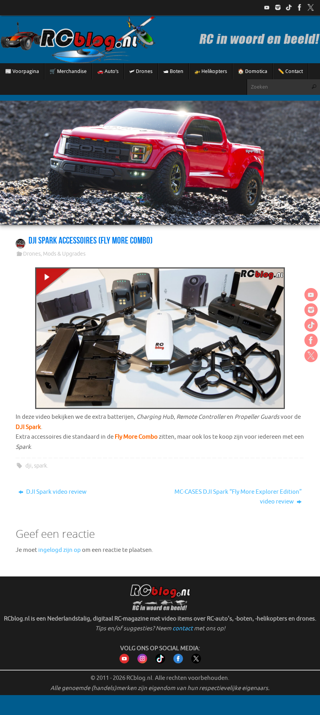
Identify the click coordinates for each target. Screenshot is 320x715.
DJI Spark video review (56, 492)
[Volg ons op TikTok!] (288, 7)
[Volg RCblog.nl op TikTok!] (160, 661)
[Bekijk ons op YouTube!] (266, 7)
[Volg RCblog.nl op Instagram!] (142, 661)
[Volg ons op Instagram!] (277, 7)
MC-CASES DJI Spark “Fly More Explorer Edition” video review (238, 497)
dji (28, 465)
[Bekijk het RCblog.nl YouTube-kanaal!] (124, 661)
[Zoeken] (314, 87)
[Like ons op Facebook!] (299, 7)
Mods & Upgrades (64, 254)
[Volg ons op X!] (310, 7)
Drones (32, 254)
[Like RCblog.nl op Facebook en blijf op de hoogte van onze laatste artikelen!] (178, 661)
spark (40, 465)
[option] (160, 163)
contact (182, 628)
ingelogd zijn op (59, 550)
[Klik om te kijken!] (160, 339)
